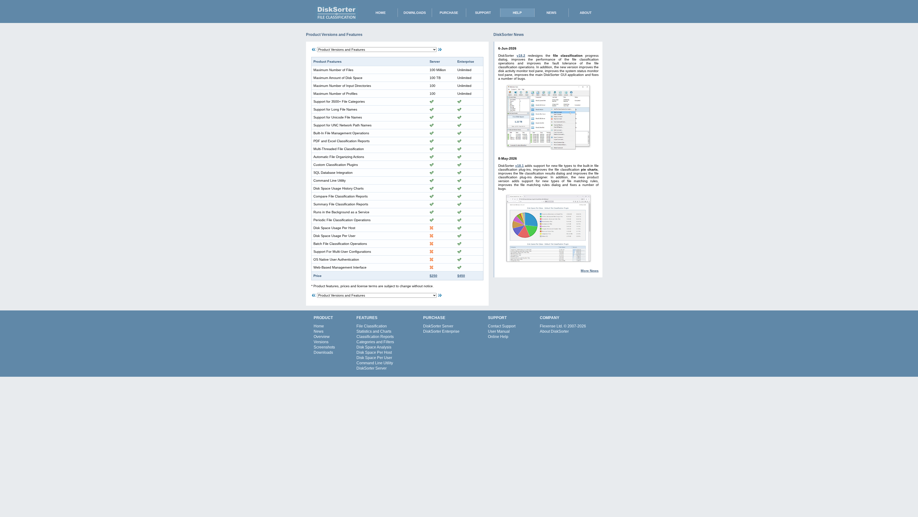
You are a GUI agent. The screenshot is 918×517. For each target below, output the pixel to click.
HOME (381, 13)
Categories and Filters (375, 342)
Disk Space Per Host (374, 352)
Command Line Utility (374, 363)
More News (590, 271)
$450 (461, 276)
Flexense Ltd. (551, 326)
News (318, 331)
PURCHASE (449, 13)
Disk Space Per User (374, 358)
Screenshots (324, 347)
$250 (433, 276)
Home (319, 326)
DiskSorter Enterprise (441, 331)
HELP (517, 13)
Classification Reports (375, 337)
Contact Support (501, 326)
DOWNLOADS (415, 13)
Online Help (498, 337)
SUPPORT (483, 13)
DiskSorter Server (371, 368)
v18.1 (519, 166)
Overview (322, 337)
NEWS (551, 13)
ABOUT (586, 13)
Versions (321, 342)
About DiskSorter (554, 331)
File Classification (371, 326)
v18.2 (521, 55)
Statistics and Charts (373, 331)
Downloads (323, 352)
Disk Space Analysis (373, 347)
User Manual (499, 331)
